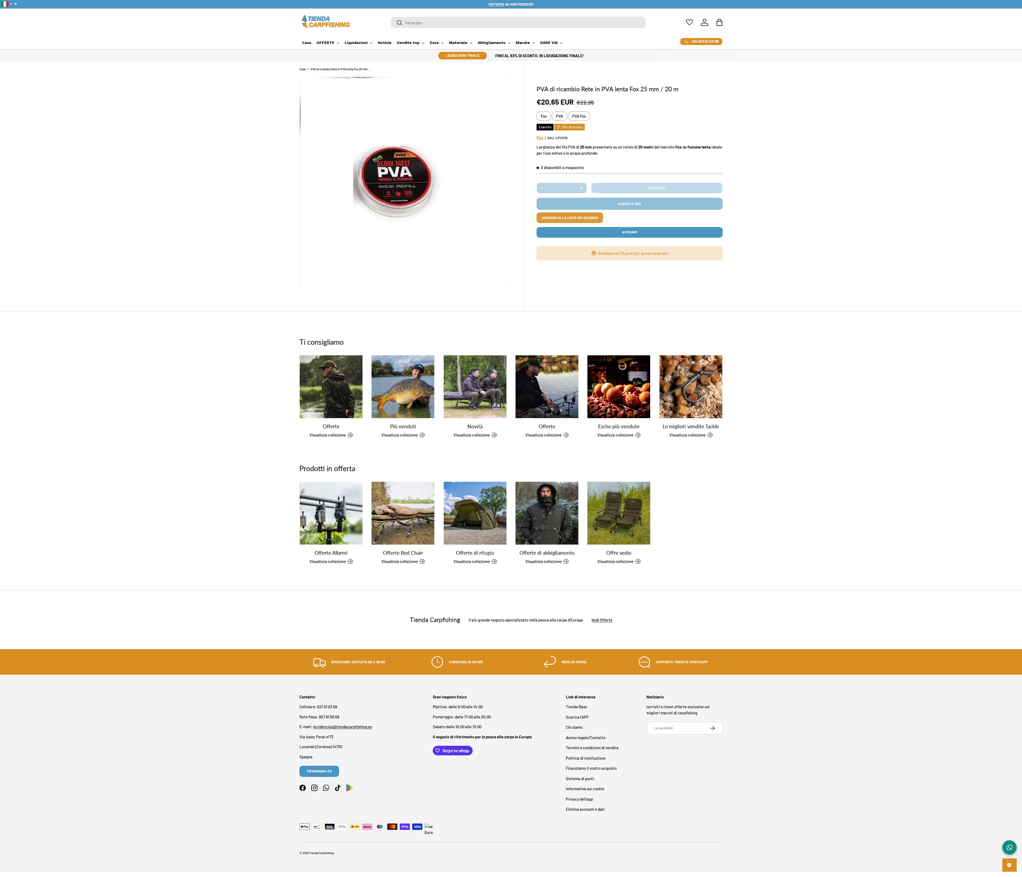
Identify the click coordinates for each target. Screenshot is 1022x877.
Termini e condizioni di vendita (592, 748)
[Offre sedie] (618, 513)
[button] (719, 22)
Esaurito (657, 188)
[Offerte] (331, 386)
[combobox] (518, 22)
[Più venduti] (403, 386)
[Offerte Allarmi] (331, 513)
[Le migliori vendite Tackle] (691, 386)
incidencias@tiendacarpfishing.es (342, 726)
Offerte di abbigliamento (547, 553)
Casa (302, 69)
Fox (544, 116)
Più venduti (403, 426)
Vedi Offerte (601, 619)
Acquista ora (629, 203)
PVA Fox (579, 116)
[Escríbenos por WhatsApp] (1009, 847)
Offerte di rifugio (475, 553)
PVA (559, 116)
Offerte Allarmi (331, 553)
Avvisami (629, 232)
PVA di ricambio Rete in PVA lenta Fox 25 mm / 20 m (340, 69)
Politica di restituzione (585, 758)
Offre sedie (618, 553)
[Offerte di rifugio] (475, 513)
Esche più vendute (619, 426)
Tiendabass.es (319, 771)
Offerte (331, 426)
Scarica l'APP (577, 717)
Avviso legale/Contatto (585, 737)
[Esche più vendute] (618, 386)
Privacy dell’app (579, 799)
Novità (475, 426)
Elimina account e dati (585, 809)
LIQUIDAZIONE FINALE (463, 55)
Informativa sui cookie (585, 789)
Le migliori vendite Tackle (691, 426)
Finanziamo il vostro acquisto (591, 768)
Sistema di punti (580, 778)
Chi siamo (574, 727)
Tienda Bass (576, 707)
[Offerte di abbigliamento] (547, 513)
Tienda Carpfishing (322, 853)
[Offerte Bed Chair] (403, 513)
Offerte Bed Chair (403, 553)
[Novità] (475, 386)
